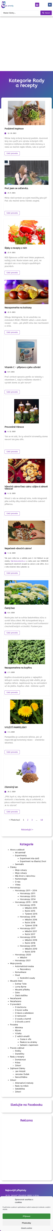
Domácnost (20, 1059)
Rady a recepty (17, 1056)
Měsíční (23, 957)
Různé (18, 1030)
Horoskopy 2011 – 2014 (26, 890)
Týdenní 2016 (31, 925)
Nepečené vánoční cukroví (18, 548)
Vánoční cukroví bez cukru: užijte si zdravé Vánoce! (26, 487)
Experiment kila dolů (29, 858)
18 (41, 820)
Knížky (18, 1051)
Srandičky (19, 1054)
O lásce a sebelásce (24, 1013)
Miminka (19, 1027)
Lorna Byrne (20, 986)
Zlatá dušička (21, 995)
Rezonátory (25, 969)
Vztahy (18, 1033)
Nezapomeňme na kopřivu (18, 667)
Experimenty (21, 855)
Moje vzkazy (21, 870)
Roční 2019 (30, 951)
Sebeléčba (20, 1089)
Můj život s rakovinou (25, 876)
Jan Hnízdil (20, 1071)
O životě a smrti (22, 1021)
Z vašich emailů (22, 1036)
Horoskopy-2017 (27, 928)
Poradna (14, 1024)
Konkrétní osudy (27, 978)
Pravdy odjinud (17, 1048)
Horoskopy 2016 (27, 916)
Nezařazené (15, 998)
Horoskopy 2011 (27, 893)
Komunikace (20, 972)
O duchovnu (20, 1007)
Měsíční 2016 (31, 919)
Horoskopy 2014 (27, 899)
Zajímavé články (17, 1068)
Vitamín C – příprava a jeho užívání (22, 367)
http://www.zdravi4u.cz (18, 561)
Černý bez (10, 608)
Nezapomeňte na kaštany (18, 307)
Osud (17, 975)
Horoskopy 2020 (23, 954)
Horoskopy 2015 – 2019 (26, 902)
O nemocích (20, 1016)
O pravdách (15, 1004)
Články (13, 867)
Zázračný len (11, 787)
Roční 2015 (30, 911)
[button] (37, 5)
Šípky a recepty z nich (16, 248)
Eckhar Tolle (20, 984)
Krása (17, 1062)
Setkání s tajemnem (29, 1045)
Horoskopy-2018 (28, 937)
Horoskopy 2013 (27, 896)
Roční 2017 (30, 934)
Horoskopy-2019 (28, 946)
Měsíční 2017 (31, 931)
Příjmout (26, 1216)
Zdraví (18, 1065)
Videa (17, 884)
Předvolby (26, 1223)
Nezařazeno (15, 1001)
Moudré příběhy (22, 989)
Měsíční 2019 (31, 949)
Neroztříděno (21, 1077)
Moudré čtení (16, 981)
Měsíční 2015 (31, 908)
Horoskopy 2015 (27, 905)
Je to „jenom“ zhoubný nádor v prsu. (22, 1195)
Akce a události (17, 849)
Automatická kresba (24, 966)
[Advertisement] (26, 44)
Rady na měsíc (22, 1086)
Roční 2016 (30, 922)
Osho (17, 992)
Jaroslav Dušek (22, 1074)
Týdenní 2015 (31, 914)
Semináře (19, 864)
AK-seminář (20, 852)
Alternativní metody (24, 1083)
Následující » (27, 829)
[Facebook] (50, 5)
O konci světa (21, 1010)
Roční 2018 (30, 943)
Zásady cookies (26, 1228)
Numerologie (21, 879)
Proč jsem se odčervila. (16, 188)
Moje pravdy (16, 963)
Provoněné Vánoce (14, 427)
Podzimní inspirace (14, 128)
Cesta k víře (25, 1039)
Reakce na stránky (28, 1042)
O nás (17, 881)
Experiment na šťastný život (33, 861)
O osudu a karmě (23, 1019)
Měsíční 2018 (31, 940)
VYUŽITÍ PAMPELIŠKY (16, 727)
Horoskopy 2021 (23, 960)
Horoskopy (15, 887)
